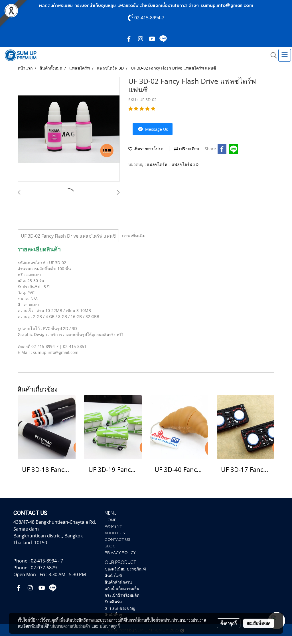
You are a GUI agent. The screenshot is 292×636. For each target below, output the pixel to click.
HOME (110, 519)
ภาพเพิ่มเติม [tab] (134, 236)
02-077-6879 (44, 567)
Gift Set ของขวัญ (120, 608)
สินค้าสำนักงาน (118, 582)
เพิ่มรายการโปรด (147, 148)
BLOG (110, 546)
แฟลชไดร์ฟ (158, 164)
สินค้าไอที (113, 575)
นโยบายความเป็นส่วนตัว (70, 626)
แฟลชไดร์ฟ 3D (185, 164)
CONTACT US (117, 539)
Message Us (156, 129)
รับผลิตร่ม (113, 601)
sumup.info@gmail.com (226, 5)
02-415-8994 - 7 (47, 561)
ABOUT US (115, 532)
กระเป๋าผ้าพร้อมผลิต (122, 595)
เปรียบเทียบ (188, 148)
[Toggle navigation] (284, 55)
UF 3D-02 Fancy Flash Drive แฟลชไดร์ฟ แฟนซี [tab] (68, 236)
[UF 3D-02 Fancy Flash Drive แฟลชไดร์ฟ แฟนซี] (68, 129)
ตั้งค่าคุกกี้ (228, 623)
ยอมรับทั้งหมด (259, 623)
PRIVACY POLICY (120, 552)
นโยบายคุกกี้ (110, 626)
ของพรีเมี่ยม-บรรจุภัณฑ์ (125, 569)
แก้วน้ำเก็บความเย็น (122, 588)
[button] (271, 55)
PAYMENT (113, 526)
